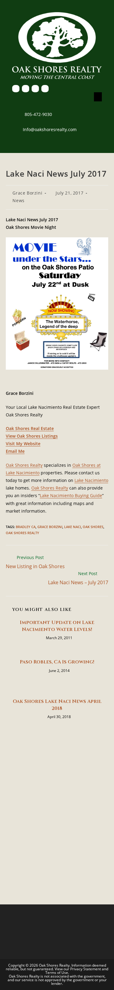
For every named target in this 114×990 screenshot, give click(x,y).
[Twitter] (25, 88)
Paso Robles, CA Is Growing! (57, 662)
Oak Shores (93, 526)
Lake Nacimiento (91, 480)
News (18, 200)
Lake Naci (72, 526)
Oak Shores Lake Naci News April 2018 (57, 704)
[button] (98, 96)
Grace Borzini (27, 193)
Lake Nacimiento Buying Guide (71, 495)
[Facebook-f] (15, 88)
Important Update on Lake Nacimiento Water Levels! (57, 625)
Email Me (15, 451)
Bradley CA (26, 526)
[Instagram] (45, 88)
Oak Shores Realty (24, 465)
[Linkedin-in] (35, 88)
